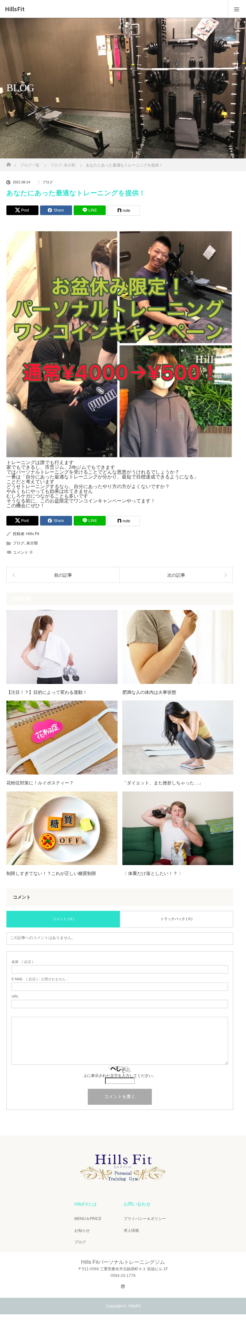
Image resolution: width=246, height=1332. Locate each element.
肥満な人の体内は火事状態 (149, 692)
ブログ (47, 182)
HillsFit (15, 8)
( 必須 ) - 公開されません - (40, 979)
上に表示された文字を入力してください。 (119, 1075)
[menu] (237, 9)
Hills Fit (32, 534)
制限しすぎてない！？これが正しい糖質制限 (51, 873)
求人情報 (131, 1230)
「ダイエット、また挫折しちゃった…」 (162, 782)
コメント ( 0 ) (63, 919)
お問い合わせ (137, 1204)
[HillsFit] (123, 1184)
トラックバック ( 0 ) (176, 919)
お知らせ (82, 1230)
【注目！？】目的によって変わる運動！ (46, 692)
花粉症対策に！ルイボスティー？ (40, 782)
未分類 (32, 543)
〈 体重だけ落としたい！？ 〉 (152, 873)
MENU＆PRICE (88, 1218)
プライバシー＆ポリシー (145, 1218)
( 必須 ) (22, 962)
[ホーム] (8, 162)
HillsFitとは (85, 1204)
